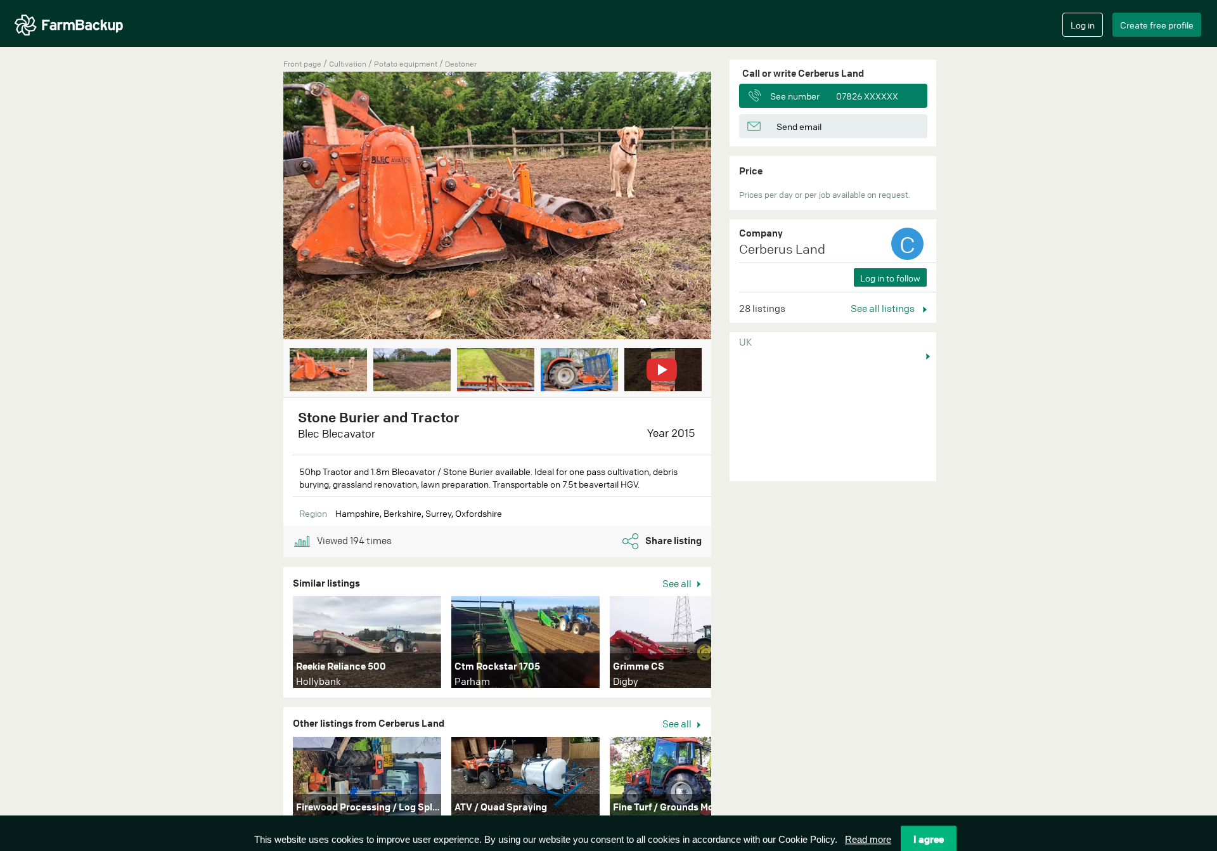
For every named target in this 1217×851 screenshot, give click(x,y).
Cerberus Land (782, 249)
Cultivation (348, 63)
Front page (302, 63)
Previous (264, 208)
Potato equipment (406, 63)
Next (730, 208)
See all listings (884, 308)
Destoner (461, 63)
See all (677, 583)
